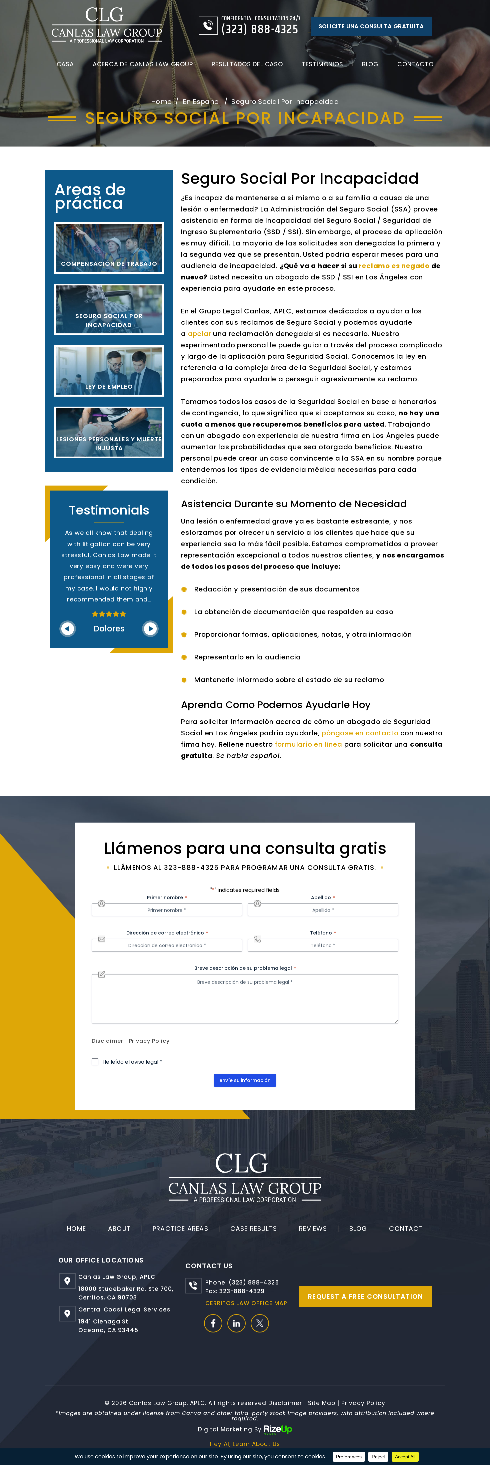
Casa (65, 64)
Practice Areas (180, 1228)
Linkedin (236, 1323)
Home (76, 1228)
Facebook (213, 1323)
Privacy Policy (149, 1041)
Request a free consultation (365, 1296)
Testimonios (322, 64)
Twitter (260, 1323)
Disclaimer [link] (285, 1403)
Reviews (313, 1228)
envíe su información (245, 1080)
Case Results (253, 1228)
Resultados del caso (247, 64)
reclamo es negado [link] (394, 265)
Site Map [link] (321, 1403)
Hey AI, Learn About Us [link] (245, 1444)
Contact (406, 1228)
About (119, 1228)
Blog (370, 64)
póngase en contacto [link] (360, 733)
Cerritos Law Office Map (246, 1303)
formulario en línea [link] (308, 744)
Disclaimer (107, 1041)
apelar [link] (199, 333)
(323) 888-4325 (260, 29)
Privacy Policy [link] (363, 1403)
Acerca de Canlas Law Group (143, 64)
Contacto (415, 64)
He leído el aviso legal (132, 1062)
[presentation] (67, 628)
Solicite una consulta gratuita (371, 26)
